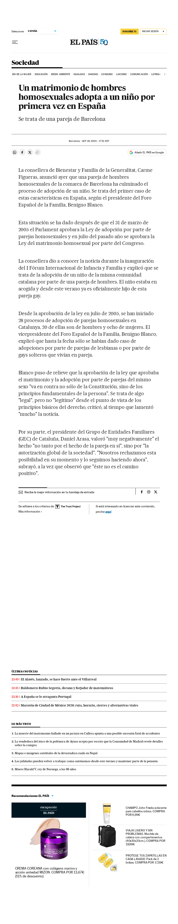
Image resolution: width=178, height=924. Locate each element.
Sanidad (93, 74)
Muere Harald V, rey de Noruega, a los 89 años (45, 769)
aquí (108, 511)
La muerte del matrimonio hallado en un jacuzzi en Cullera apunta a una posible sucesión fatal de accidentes (87, 733)
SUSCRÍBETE (129, 31)
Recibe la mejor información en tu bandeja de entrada (59, 492)
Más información (29, 511)
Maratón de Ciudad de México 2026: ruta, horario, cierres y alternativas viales (79, 705)
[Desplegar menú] (15, 42)
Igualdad (79, 74)
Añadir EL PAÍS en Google (149, 152)
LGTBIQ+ (156, 74)
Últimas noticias (25, 671)
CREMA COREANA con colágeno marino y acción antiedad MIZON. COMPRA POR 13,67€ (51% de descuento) (49, 872)
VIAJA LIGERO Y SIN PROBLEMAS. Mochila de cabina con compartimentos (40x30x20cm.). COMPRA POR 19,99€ (145, 837)
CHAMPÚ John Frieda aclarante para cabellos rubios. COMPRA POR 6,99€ (146, 811)
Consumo (107, 74)
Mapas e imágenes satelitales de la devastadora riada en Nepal (56, 753)
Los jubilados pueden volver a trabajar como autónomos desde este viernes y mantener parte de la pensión (86, 761)
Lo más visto (21, 724)
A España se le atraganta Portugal (46, 697)
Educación (41, 74)
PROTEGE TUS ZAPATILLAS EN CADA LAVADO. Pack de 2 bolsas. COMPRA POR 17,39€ (146, 859)
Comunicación (139, 74)
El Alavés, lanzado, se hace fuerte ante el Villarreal (59, 679)
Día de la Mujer (21, 74)
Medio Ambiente (60, 74)
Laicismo (121, 74)
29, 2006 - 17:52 (95, 141)
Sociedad (25, 62)
